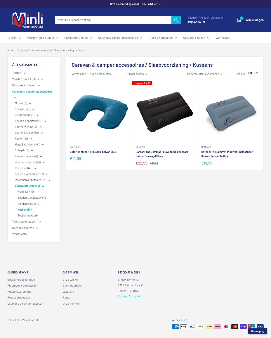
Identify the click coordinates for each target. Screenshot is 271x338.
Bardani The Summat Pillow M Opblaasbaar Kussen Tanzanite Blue (227, 154)
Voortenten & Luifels (40, 37)
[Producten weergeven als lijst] (256, 73)
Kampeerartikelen (76, 37)
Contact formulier (129, 296)
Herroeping (257, 331)
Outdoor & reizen (194, 37)
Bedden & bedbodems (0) (32, 197)
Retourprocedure (18, 297)
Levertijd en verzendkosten (25, 303)
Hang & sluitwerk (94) (28, 144)
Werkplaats (223, 37)
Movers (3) (21, 103)
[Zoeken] (176, 20)
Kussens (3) (25, 209)
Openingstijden (73, 285)
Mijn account (196, 22)
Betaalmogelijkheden (21, 279)
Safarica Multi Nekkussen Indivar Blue (93, 151)
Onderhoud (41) (24, 168)
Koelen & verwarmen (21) (29, 174)
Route (67, 297)
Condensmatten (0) (29, 203)
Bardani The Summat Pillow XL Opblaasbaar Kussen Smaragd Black (162, 154)
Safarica (75, 146)
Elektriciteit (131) (25, 115)
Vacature (68, 291)
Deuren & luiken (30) (27, 132)
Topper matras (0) (28, 215)
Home (10, 50)
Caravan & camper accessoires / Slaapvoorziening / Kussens (52, 50)
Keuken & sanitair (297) (29, 120)
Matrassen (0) (26, 191)
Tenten (12, 37)
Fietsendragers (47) (26, 156)
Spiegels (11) (22, 150)
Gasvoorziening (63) (27, 126)
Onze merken (71, 303)
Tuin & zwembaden (160, 37)
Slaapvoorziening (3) (27, 185)
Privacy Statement (19, 291)
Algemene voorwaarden (22, 285)
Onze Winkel (71, 279)
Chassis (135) (23, 109)
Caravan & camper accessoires (118, 37)
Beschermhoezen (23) (28, 162)
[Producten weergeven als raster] (250, 73)
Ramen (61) (21, 138)
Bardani (140, 146)
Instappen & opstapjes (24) (31, 179)
